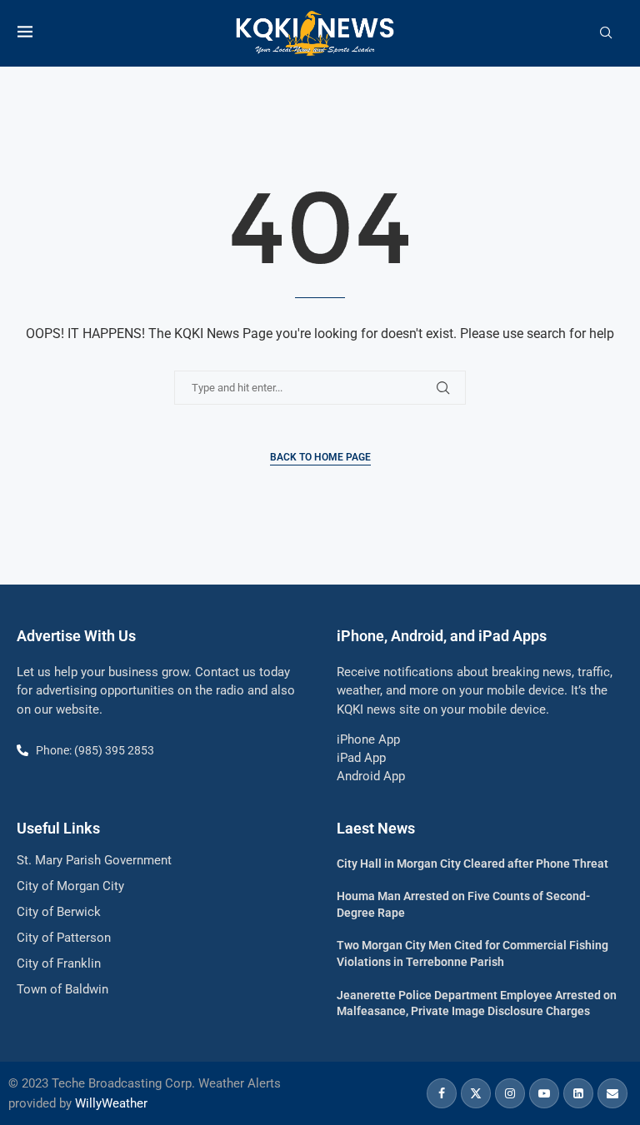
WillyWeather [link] (111, 1103)
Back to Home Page (320, 457)
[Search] (606, 33)
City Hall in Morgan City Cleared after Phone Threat (472, 863)
